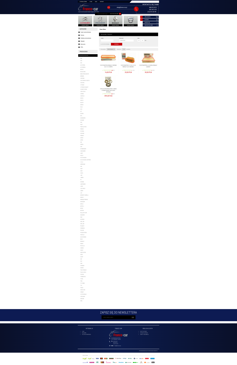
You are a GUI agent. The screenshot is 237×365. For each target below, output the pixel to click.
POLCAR (82, 230)
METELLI (82, 206)
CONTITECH (82, 91)
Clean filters (83, 89)
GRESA (81, 144)
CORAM (82, 93)
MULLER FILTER (83, 212)
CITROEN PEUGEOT (84, 87)
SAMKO (82, 248)
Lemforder (82, 184)
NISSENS (82, 219)
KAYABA (82, 181)
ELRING (82, 113)
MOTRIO (82, 210)
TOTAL (81, 278)
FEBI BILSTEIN (83, 126)
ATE (81, 63)
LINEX (81, 186)
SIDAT (81, 256)
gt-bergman (83, 148)
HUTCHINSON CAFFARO (85, 159)
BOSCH (81, 69)
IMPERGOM (82, 164)
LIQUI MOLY (82, 188)
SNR (81, 263)
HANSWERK (82, 151)
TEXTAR (82, 274)
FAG (81, 122)
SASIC (81, 250)
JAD (81, 175)
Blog (96, 1)
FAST (81, 124)
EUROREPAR (82, 118)
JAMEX (82, 177)
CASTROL (82, 82)
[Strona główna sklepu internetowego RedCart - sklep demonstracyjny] (88, 7)
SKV (81, 261)
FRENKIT (82, 135)
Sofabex (82, 265)
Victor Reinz (83, 294)
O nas (91, 1)
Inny (81, 168)
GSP (81, 146)
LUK (81, 193)
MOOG (81, 208)
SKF (81, 259)
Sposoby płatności (144, 332)
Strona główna (83, 1)
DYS (81, 109)
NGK (81, 217)
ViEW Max (82, 296)
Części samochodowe (85, 32)
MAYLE (81, 204)
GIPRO (81, 140)
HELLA (81, 155)
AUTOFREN (82, 65)
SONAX (82, 267)
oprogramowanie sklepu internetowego (146, 350)
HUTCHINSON (83, 157)
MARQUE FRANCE (84, 199)
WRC (81, 300)
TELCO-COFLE (83, 272)
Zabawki (82, 41)
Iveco (81, 173)
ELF (81, 111)
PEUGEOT (82, 226)
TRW (81, 281)
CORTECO (82, 96)
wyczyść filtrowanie (105, 44)
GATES (81, 137)
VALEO (81, 287)
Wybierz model (85, 25)
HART (81, 153)
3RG (81, 58)
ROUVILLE (82, 245)
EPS (81, 115)
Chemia (82, 35)
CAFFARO (82, 78)
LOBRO (81, 190)
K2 (80, 179)
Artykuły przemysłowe (85, 38)
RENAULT (82, 241)
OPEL (81, 47)
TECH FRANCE (83, 270)
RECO (81, 239)
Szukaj (116, 44)
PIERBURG (82, 228)
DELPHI (82, 102)
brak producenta (84, 74)
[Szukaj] (120, 14)
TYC (81, 285)
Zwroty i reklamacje (144, 334)
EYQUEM (82, 120)
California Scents (85, 80)
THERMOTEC (83, 276)
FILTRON (82, 131)
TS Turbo (82, 283)
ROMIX (81, 243)
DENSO (81, 104)
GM (81, 142)
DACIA (81, 98)
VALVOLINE (82, 289)
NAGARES (82, 215)
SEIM (81, 254)
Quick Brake (83, 237)
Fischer (82, 133)
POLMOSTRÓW (83, 232)
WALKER (82, 298)
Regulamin (84, 332)
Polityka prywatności (86, 334)
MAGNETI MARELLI (84, 195)
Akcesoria (82, 44)
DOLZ (81, 107)
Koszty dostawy (143, 331)
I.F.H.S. (81, 162)
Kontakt (102, 1)
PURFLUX (82, 234)
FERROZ (82, 129)
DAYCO (81, 100)
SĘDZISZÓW (83, 252)
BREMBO (82, 76)
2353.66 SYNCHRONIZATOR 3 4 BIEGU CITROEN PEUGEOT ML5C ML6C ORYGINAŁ (108, 90)
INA (81, 166)
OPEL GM (82, 221)
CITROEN (82, 85)
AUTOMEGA (82, 67)
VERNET (82, 292)
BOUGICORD (82, 71)
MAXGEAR (82, 201)
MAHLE (82, 197)
